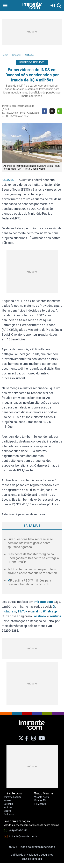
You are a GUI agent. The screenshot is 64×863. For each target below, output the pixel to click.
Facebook (39, 616)
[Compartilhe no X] (52, 111)
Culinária (8, 804)
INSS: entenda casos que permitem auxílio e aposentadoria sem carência (33, 571)
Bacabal (16, 55)
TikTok (22, 611)
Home (5, 55)
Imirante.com (43, 602)
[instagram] (33, 738)
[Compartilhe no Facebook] (44, 111)
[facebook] (26, 738)
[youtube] (41, 738)
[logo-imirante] (32, 5)
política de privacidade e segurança (32, 854)
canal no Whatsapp (43, 611)
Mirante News (41, 797)
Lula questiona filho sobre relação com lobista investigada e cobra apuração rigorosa (30, 543)
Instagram (9, 611)
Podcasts (9, 814)
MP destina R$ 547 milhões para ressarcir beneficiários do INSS (29, 582)
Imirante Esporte (13, 797)
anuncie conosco (32, 858)
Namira (7, 800)
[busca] (58, 5)
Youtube (55, 616)
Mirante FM (40, 800)
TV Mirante (40, 804)
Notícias (29, 55)
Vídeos (7, 810)
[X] (21, 738)
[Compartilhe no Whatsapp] (59, 111)
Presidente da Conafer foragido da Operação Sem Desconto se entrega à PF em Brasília (33, 558)
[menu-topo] (5, 5)
